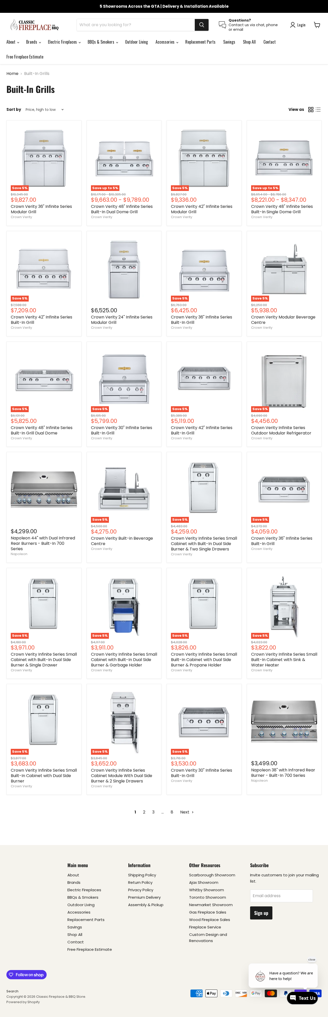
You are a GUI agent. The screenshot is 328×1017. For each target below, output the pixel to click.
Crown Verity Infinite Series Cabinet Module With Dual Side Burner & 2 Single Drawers (121, 775)
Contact (269, 42)
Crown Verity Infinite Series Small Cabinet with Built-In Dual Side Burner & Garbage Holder (124, 659)
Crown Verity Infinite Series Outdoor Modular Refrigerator (281, 430)
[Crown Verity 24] (124, 268)
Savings (229, 42)
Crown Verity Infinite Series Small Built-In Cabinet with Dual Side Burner (44, 775)
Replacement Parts (200, 42)
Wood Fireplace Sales (209, 919)
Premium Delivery (144, 897)
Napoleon (19, 553)
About (11, 42)
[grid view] (310, 109)
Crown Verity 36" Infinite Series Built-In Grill (201, 319)
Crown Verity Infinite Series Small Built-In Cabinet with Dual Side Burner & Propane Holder (204, 659)
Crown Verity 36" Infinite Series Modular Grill (41, 209)
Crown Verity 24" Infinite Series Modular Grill (121, 319)
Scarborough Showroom (212, 875)
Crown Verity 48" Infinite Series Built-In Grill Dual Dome (42, 430)
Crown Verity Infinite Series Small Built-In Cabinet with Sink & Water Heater (284, 659)
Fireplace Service (205, 927)
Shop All (249, 42)
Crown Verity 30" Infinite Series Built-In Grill (121, 430)
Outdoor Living (136, 42)
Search (12, 991)
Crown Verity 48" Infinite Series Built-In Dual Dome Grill (122, 209)
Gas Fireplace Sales (207, 912)
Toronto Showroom (207, 897)
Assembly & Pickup (145, 904)
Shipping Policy (142, 875)
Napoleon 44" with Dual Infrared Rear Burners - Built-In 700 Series (43, 543)
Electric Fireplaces (63, 42)
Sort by (13, 109)
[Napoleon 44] (44, 489)
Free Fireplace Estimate (24, 57)
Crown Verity (21, 217)
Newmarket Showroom (211, 904)
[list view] (318, 109)
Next (185, 812)
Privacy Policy (140, 890)
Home (12, 73)
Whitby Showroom (206, 890)
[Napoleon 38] (284, 721)
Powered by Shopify (23, 1002)
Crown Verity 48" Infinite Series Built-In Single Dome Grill (282, 209)
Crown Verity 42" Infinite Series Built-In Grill (41, 319)
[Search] (202, 25)
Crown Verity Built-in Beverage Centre (122, 541)
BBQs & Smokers (101, 42)
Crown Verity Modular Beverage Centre (283, 319)
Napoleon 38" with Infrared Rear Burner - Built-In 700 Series (283, 772)
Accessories (166, 42)
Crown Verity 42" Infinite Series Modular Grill (201, 209)
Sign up (261, 912)
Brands (32, 42)
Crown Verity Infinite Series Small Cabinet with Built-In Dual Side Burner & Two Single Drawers (204, 543)
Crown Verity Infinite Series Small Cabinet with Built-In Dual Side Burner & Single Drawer (44, 659)
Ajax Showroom (203, 882)
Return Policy (140, 882)
